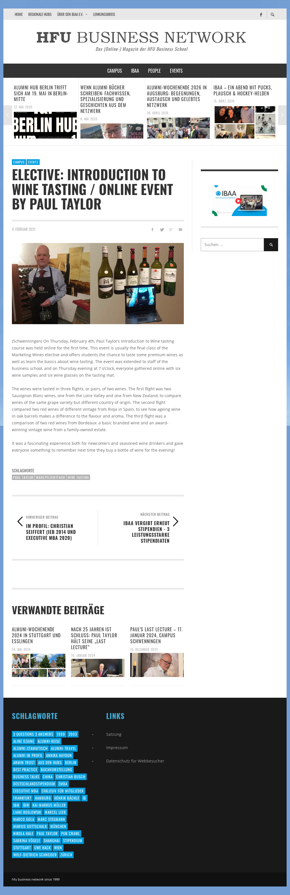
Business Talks (26, 776)
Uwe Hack (42, 847)
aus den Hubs (50, 762)
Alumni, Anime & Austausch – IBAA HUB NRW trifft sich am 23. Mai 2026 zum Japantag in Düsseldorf (258, 96)
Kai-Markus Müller (49, 805)
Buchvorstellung (56, 769)
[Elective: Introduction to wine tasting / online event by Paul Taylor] (98, 283)
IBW (26, 805)
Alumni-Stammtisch (30, 748)
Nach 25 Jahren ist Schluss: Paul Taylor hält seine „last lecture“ (94, 638)
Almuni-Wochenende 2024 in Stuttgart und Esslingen (36, 635)
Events (33, 162)
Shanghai (52, 840)
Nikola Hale (23, 833)
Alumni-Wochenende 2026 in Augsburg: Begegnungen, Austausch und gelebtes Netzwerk (123, 96)
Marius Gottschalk (30, 826)
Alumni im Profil (28, 755)
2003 (73, 734)
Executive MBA (25, 791)
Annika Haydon (59, 755)
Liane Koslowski (27, 812)
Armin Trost (24, 762)
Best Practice (25, 769)
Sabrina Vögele (26, 840)
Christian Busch (70, 776)
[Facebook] (261, 14)
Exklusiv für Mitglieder (63, 791)
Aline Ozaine (23, 741)
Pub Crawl (70, 833)
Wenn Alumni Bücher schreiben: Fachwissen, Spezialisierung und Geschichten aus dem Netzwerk (52, 99)
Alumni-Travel (63, 748)
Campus (19, 162)
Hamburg (43, 798)
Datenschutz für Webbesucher (135, 761)
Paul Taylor (23, 477)
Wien (58, 847)
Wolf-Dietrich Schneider (35, 855)
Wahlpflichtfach (50, 477)
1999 (61, 734)
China (48, 776)
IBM (16, 805)
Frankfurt (22, 798)
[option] (58, 111)
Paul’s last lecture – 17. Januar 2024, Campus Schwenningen (156, 635)
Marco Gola (23, 819)
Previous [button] (7, 115)
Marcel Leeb (55, 812)
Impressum (117, 747)
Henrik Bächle (66, 798)
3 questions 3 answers (33, 734)
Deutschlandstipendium (34, 784)
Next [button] (282, 115)
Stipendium (72, 840)
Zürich (66, 855)
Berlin (70, 762)
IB (84, 798)
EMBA (63, 784)
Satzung (113, 734)
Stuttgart (22, 847)
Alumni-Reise (49, 741)
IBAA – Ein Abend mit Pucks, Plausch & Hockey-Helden (189, 90)
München (58, 826)
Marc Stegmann (51, 819)
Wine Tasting (78, 477)
